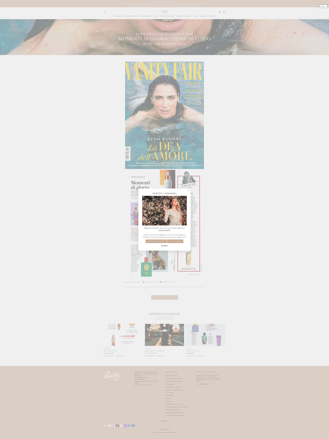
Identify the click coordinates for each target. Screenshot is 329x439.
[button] (322, 6)
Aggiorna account (156, 241)
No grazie (164, 245)
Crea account (175, 241)
